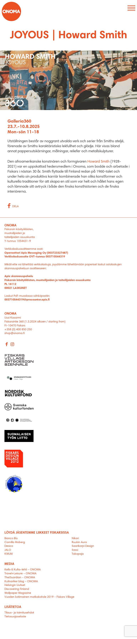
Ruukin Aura (79, 542)
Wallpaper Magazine (17, 593)
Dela (15, 206)
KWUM (8, 554)
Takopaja (78, 554)
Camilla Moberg (14, 542)
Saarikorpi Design (83, 546)
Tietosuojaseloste (15, 616)
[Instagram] (12, 344)
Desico (8, 546)
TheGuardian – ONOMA (19, 577)
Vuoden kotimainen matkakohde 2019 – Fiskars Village (39, 597)
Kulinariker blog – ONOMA (21, 581)
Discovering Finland (16, 589)
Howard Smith (98, 161)
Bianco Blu (11, 538)
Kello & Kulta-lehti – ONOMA (22, 569)
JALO (7, 550)
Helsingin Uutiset (14, 585)
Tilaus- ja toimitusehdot (19, 612)
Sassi (75, 550)
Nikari (75, 538)
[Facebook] (6, 344)
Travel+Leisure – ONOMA (20, 573)
